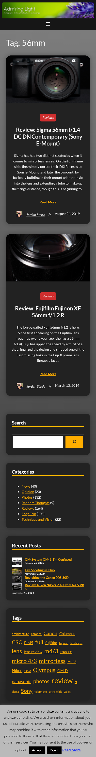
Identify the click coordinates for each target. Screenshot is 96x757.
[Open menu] (48, 24)
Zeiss (67, 691)
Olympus (44, 669)
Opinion (28, 492)
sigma (15, 691)
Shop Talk (29, 514)
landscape (76, 643)
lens (17, 651)
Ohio (27, 671)
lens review (33, 652)
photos (41, 681)
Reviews (48, 117)
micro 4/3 (24, 660)
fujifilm (51, 642)
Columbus (67, 634)
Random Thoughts (35, 503)
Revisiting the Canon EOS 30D (47, 578)
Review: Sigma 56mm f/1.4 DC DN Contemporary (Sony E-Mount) (48, 136)
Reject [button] (54, 750)
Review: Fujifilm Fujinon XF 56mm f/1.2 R (48, 312)
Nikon (17, 670)
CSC (17, 642)
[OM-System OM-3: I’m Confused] (17, 563)
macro (66, 651)
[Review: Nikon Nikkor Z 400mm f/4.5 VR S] (17, 586)
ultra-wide (55, 691)
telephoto (40, 691)
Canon (50, 633)
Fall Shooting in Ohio (40, 570)
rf (76, 682)
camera (36, 634)
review (62, 680)
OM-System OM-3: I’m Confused (48, 559)
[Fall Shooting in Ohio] (17, 572)
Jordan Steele (35, 214)
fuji (39, 641)
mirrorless (52, 660)
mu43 (71, 662)
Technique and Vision (38, 519)
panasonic (21, 681)
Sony (26, 690)
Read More (71, 750)
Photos (27, 497)
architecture (20, 634)
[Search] (74, 442)
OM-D (62, 671)
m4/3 (51, 651)
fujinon (63, 643)
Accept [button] (37, 750)
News (26, 486)
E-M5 (28, 643)
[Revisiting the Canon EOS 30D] (17, 579)
